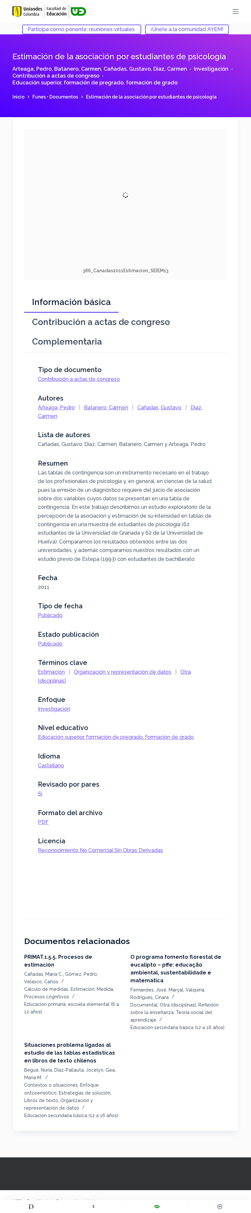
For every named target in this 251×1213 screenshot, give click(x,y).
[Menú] (236, 11)
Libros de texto (41, 1100)
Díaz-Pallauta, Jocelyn (78, 1070)
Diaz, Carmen (170, 69)
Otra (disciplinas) (178, 1005)
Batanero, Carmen (77, 69)
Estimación (51, 672)
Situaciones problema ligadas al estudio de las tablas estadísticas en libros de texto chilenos (69, 1053)
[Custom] (31, 1206)
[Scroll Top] (220, 1206)
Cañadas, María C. (43, 974)
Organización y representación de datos (122, 672)
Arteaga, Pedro (32, 69)
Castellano (51, 765)
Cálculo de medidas (46, 989)
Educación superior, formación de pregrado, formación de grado (94, 83)
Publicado (50, 615)
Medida (105, 989)
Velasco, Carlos (41, 981)
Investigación (211, 69)
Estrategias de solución (84, 1093)
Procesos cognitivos (46, 996)
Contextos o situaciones (51, 1085)
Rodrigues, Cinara (149, 997)
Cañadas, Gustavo (127, 69)
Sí (40, 794)
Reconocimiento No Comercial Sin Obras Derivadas (100, 850)
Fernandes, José (148, 989)
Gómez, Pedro (81, 974)
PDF (43, 822)
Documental (144, 1005)
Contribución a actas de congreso (55, 76)
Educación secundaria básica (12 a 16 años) (177, 1027)
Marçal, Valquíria (186, 989)
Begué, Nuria (38, 1070)
